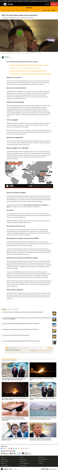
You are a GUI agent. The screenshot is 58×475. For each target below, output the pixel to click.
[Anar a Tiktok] (9, 448)
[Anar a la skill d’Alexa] (19, 453)
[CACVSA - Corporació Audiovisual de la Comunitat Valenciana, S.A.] (49, 469)
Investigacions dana (33, 1)
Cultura (22, 10)
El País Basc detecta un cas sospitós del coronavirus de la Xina (25, 68)
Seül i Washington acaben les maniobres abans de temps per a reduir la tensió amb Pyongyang (14, 379)
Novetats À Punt (45, 1)
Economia (17, 10)
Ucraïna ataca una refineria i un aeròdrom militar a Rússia (42, 379)
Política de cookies (23, 465)
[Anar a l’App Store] (13, 453)
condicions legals (40, 350)
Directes (54, 4)
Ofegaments (20, 1)
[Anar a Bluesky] (14, 448)
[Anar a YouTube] (11, 448)
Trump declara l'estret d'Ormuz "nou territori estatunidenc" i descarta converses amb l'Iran (40, 439)
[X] (46, 10)
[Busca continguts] (45, 4)
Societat (8, 10)
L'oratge (40, 1)
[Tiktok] (51, 10)
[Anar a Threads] (16, 448)
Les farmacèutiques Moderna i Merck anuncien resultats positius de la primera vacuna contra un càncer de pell (13, 419)
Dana (13, 10)
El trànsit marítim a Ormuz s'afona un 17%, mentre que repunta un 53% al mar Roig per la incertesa (43, 418)
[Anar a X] (4, 448)
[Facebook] (44, 10)
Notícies (29, 8)
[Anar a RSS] (29, 448)
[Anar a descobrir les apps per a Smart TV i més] (26, 453)
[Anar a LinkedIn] (26, 448)
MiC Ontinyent (26, 1)
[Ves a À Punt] (8, 4)
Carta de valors (41, 461)
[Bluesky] (53, 10)
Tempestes (10, 1)
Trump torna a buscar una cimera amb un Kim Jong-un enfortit (43, 399)
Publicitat (21, 457)
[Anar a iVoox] (21, 448)
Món (26, 10)
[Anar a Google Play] (4, 453)
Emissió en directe (23, 459)
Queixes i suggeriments (43, 459)
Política (4, 10)
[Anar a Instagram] (7, 448)
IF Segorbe (5, 1)
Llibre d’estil (3, 463)
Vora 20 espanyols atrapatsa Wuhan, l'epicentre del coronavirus (22, 61)
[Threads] (55, 10)
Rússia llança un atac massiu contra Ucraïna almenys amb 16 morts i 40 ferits (14, 399)
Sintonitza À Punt (4, 459)
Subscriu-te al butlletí (4, 461)
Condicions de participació (24, 463)
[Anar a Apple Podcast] (24, 448)
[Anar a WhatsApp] (19, 448)
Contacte (2, 457)
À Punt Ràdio (52, 1)
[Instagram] (49, 10)
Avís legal (40, 463)
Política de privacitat (4, 465)
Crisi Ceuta (15, 1)
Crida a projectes (23, 461)
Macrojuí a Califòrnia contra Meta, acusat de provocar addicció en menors (14, 439)
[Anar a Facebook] (2, 448)
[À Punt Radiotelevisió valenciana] (7, 469)
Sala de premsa (41, 457)
